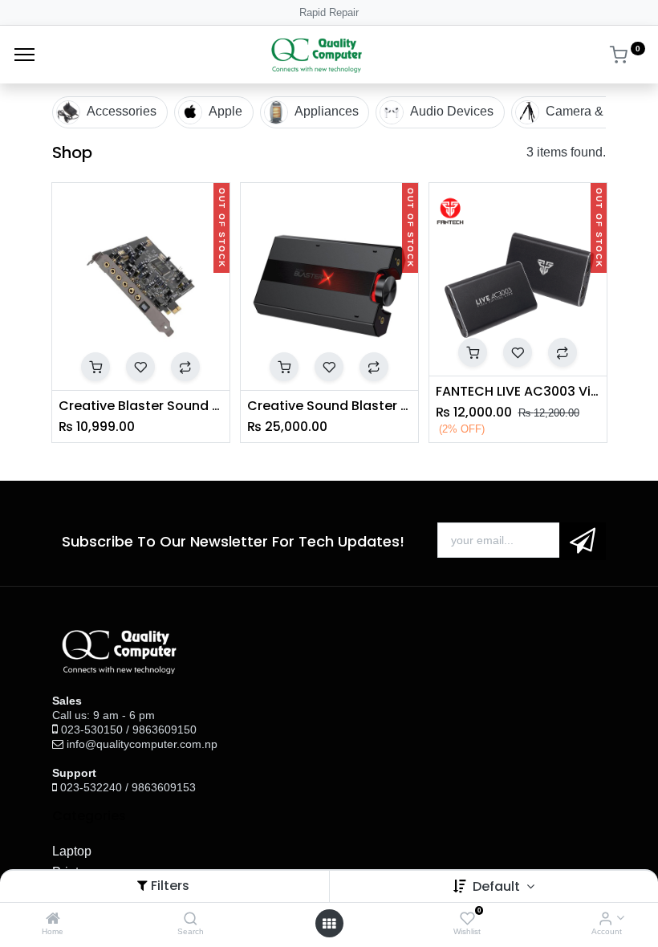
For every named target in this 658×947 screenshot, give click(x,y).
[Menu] (24, 54)
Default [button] (498, 886)
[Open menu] (329, 923)
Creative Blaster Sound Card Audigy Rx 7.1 (141, 406)
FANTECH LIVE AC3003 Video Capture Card (518, 391)
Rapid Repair (329, 12)
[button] (95, 366)
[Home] (53, 919)
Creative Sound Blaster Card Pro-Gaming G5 (329, 406)
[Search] (190, 919)
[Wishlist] (467, 919)
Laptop (71, 851)
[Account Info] (605, 919)
